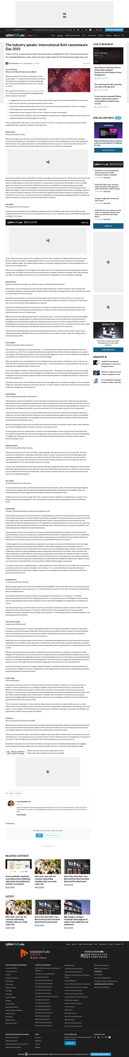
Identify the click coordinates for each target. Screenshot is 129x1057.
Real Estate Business (12, 1007)
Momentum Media (11, 1041)
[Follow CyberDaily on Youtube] (90, 30)
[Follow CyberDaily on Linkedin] (78, 30)
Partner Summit (70, 1006)
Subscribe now (108, 350)
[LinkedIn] (99, 1037)
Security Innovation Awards (73, 1016)
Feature (18, 793)
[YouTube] (110, 1037)
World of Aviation (11, 1023)
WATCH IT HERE (102, 78)
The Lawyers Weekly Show (102, 978)
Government (92, 35)
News (53, 35)
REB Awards (68, 1010)
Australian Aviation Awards (43, 980)
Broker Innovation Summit (43, 1026)
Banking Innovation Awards (43, 1013)
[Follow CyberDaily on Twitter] (82, 30)
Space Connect (10, 1013)
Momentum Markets (12, 1037)
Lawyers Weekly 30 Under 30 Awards (76, 997)
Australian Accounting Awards (44, 974)
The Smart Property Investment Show (106, 981)
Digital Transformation (72, 35)
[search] (122, 944)
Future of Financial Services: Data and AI (77, 984)
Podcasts (108, 35)
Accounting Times (11, 971)
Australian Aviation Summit (43, 983)
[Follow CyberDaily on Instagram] (86, 30)
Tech (83, 35)
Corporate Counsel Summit (73, 972)
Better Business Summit (42, 1019)
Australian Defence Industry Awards (46, 996)
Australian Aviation (12, 978)
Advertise (38, 1041)
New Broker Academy (71, 1000)
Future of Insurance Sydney (73, 990)
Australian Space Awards (43, 1006)
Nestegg (8, 1000)
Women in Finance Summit (73, 1026)
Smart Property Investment (14, 1010)
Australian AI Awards (42, 977)
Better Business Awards (42, 1016)
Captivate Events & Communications (17, 1044)
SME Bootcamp (69, 1019)
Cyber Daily (9, 984)
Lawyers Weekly (11, 997)
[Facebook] (95, 1037)
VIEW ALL (84, 222)
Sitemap (37, 1047)
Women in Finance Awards (73, 1023)
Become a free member (114, 30)
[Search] (122, 35)
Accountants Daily (11, 968)
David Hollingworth (14, 63)
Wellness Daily (10, 1020)
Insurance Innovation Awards (74, 994)
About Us (38, 1037)
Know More (21, 814)
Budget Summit (69, 965)
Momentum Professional (102, 987)
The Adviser (9, 1017)
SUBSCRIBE (70, 1043)
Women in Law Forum (101, 968)
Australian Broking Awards (43, 987)
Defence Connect (11, 987)
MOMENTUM (20, 30)
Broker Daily (10, 981)
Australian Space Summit (43, 1009)
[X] (102, 1037)
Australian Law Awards (42, 1000)
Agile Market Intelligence (13, 1047)
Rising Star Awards (70, 1013)
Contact (37, 1044)
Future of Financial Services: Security (76, 987)
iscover (117, 35)
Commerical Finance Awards (74, 968)
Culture (100, 35)
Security (60, 35)
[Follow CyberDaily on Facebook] (74, 30)
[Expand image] (50, 90)
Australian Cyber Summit (43, 993)
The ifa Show (98, 974)
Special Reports (106, 117)
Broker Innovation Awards (43, 1022)
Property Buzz (10, 1004)
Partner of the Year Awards (73, 1003)
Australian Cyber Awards (43, 990)
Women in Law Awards (101, 965)
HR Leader (9, 994)
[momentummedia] (35, 954)
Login (100, 30)
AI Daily (8, 974)
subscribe (58, 30)
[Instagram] (106, 1037)
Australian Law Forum (42, 1003)
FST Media (9, 991)
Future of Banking (70, 981)
